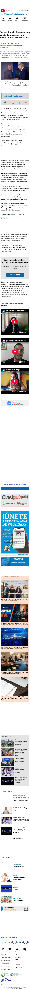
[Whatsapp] (12, 942)
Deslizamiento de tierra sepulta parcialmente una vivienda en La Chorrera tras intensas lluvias (21, 752)
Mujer (17, 960)
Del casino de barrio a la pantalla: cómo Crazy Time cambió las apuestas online (15, 672)
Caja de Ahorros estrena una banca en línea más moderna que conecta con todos (14, 648)
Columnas (6, 858)
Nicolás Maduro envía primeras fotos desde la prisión (20, 808)
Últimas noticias (8, 736)
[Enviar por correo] (26, 102)
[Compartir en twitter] (13, 102)
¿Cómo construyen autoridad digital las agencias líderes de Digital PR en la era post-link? (14, 698)
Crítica (17, 955)
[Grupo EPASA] (6, 980)
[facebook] (16, 942)
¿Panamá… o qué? (18, 838)
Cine (16, 962)
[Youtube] (23, 942)
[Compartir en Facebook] (5, 102)
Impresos (18, 967)
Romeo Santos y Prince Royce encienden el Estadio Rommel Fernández (20, 830)
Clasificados (6, 961)
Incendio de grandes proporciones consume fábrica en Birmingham (12, 217)
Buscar (3, 955)
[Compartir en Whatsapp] (20, 102)
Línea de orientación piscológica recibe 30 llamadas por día (20, 760)
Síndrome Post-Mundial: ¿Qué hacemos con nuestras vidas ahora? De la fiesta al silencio (14, 624)
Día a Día (18, 957)
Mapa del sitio (6, 958)
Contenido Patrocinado (10, 577)
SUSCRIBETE (15, 275)
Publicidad (5, 964)
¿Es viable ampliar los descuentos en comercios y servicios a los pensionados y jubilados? (21, 798)
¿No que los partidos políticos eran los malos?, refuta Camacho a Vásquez (21, 819)
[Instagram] (27, 942)
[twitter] (20, 942)
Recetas (18, 965)
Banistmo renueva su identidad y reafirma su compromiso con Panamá (14, 600)
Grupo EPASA (5, 967)
